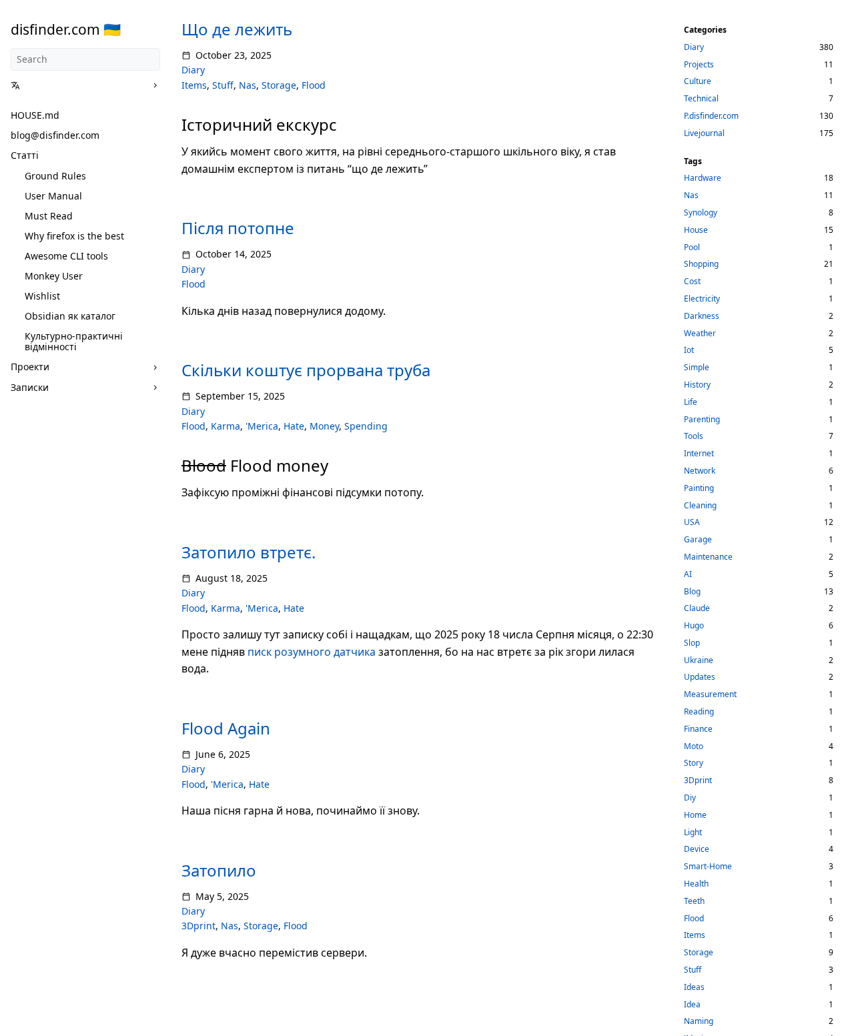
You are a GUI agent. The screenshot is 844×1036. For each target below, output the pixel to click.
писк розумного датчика (312, 651)
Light (693, 832)
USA (692, 522)
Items (194, 85)
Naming (698, 1021)
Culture (697, 81)
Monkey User (54, 276)
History (697, 384)
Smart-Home (708, 866)
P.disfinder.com (711, 115)
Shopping (701, 264)
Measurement (710, 694)
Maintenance (708, 556)
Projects (699, 64)
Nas (247, 85)
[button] (81, 85)
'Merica (262, 426)
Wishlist (42, 296)
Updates (699, 676)
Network (699, 470)
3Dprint (198, 925)
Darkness (701, 316)
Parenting (702, 419)
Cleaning (700, 505)
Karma (225, 426)
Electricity (702, 298)
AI (688, 574)
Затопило (218, 870)
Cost (692, 281)
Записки (30, 387)
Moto (693, 746)
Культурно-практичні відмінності (74, 341)
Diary (193, 69)
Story (693, 762)
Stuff (223, 85)
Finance (698, 728)
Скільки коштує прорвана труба (305, 370)
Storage (279, 85)
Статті (25, 155)
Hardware (702, 177)
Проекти (30, 366)
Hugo (694, 625)
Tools (693, 436)
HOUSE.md (35, 115)
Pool (692, 247)
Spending (366, 426)
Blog (692, 591)
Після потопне (237, 228)
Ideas (694, 987)
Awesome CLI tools (66, 255)
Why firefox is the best (74, 235)
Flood (314, 85)
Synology (700, 212)
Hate (294, 426)
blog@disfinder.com (55, 135)
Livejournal (704, 133)
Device (696, 849)
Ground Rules (55, 175)
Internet (699, 453)
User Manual (53, 195)
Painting (699, 488)
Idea (692, 1004)
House (696, 229)
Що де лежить (236, 29)
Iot (689, 350)
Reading (699, 711)
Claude (697, 608)
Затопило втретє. (248, 552)
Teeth (694, 901)
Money (324, 426)
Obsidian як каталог (70, 316)
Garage (698, 539)
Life (690, 402)
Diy (690, 797)
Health (696, 883)
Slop (692, 642)
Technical (701, 98)
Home (695, 815)
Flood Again (225, 728)
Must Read (49, 215)
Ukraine (698, 660)
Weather (700, 333)
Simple (696, 367)
